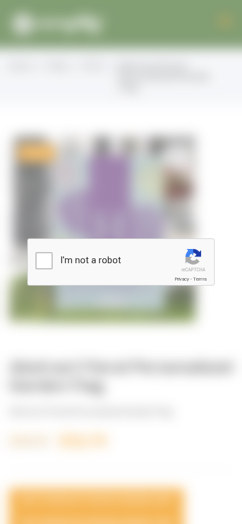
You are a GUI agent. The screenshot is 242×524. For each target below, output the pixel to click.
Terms (200, 279)
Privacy (181, 279)
